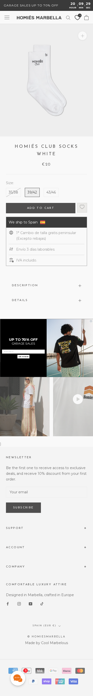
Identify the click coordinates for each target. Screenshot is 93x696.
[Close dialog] (91, 321)
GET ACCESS (23, 356)
